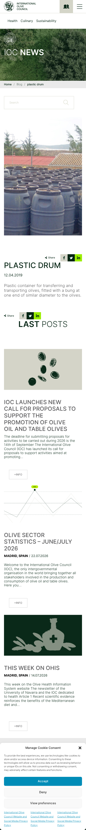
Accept (43, 781)
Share (51, 257)
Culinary (27, 21)
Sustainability (46, 21)
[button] (80, 748)
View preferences (43, 803)
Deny (43, 792)
